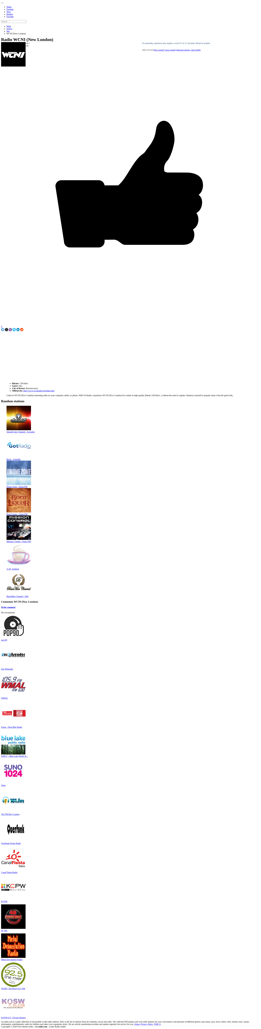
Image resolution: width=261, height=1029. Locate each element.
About (137, 1024)
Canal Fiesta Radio (9, 872)
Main (9, 26)
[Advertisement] (33, 337)
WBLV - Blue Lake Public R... (14, 756)
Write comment (8, 607)
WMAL (4, 698)
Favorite (10, 16)
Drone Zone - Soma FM (17, 487)
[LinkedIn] (18, 329)
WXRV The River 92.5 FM (13, 988)
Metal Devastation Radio (11, 959)
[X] (6, 329)
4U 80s (4, 930)
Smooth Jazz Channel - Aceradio (21, 432)
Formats (10, 9)
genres (9, 29)
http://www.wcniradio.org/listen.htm (38, 391)
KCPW (4, 901)
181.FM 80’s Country (10, 814)
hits (8, 31)
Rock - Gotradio (14, 459)
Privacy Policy (147, 1024)
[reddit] (21, 329)
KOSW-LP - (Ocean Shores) (13, 1018)
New (9, 12)
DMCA (157, 1024)
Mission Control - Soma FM (19, 541)
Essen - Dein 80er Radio (11, 727)
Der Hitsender (7, 669)
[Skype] (14, 329)
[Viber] (10, 329)
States (9, 7)
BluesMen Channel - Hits (17, 596)
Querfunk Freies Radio (11, 843)
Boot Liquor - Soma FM (17, 514)
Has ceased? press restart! (165, 50)
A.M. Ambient (13, 569)
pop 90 (4, 640)
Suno (3, 785)
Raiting (10, 14)
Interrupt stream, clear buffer (188, 50)
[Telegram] (2, 329)
